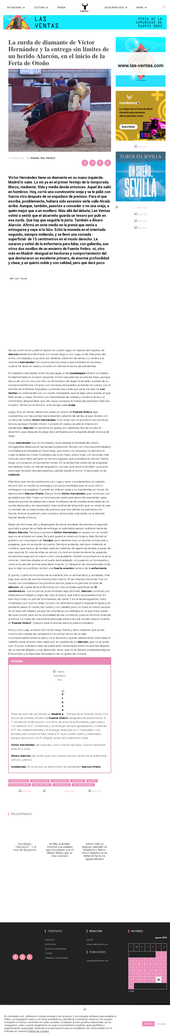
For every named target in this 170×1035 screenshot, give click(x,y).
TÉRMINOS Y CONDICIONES (56, 958)
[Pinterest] (100, 163)
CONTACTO (49, 939)
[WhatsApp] (107, 163)
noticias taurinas (19, 784)
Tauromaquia (61, 784)
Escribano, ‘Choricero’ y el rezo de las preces (24, 846)
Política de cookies (38, 1031)
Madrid (92, 780)
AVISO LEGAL (50, 944)
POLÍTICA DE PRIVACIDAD (55, 949)
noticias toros (42, 784)
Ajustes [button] (161, 1023)
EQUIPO (90, 939)
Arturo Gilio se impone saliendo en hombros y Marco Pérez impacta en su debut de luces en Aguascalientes (94, 851)
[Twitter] (92, 163)
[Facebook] (85, 163)
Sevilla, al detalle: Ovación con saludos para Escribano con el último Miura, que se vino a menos (59, 850)
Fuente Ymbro (59, 780)
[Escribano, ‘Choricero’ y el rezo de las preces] (25, 831)
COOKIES (48, 953)
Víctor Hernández (83, 784)
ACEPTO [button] (148, 1023)
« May (131, 991)
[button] (164, 7)
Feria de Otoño (40, 780)
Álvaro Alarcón (18, 780)
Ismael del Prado (42, 158)
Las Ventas (78, 780)
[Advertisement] (68, 803)
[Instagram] (22, 957)
